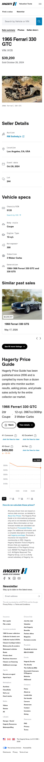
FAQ (25, 723)
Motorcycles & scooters (11, 646)
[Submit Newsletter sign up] (39, 596)
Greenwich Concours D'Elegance (31, 672)
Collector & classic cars (11, 636)
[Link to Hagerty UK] (13, 739)
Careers (27, 701)
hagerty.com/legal (18, 535)
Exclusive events (30, 640)
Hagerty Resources (10, 724)
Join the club (28, 621)
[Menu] (40, 4)
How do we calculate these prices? (19, 505)
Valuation (27, 624)
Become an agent (9, 674)
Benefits (27, 630)
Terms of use (24, 752)
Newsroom (28, 704)
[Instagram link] (14, 578)
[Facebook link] (4, 578)
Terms (26, 729)
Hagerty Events (29, 661)
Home (26, 689)
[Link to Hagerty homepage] (15, 571)
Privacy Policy (7, 604)
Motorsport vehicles (10, 649)
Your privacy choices (14, 747)
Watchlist (20, 12)
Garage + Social (8, 721)
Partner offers (29, 633)
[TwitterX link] (9, 578)
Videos (5, 705)
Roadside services (30, 649)
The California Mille (30, 668)
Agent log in (7, 677)
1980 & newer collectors (11, 633)
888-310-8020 (28, 652)
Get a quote (7, 621)
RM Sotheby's (14, 136)
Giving (26, 714)
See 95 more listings (13, 346)
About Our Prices (14, 516)
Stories (5, 708)
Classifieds (7, 690)
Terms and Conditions (22, 604)
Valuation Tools (25, 4)
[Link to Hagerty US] (4, 739)
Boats (5, 652)
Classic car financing (10, 662)
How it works (7, 696)
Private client (7, 655)
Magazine (27, 636)
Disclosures (7, 752)
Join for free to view (11, 439)
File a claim (7, 624)
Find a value (7, 12)
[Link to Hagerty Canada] (9, 739)
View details (24, 425)
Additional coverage (10, 665)
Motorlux (27, 676)
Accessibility (27, 747)
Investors (27, 711)
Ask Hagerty (28, 627)
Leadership (28, 695)
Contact (26, 708)
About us (27, 692)
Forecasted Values (25, 528)
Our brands (28, 698)
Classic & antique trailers (12, 643)
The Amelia (28, 664)
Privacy (26, 726)
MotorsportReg (8, 727)
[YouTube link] (19, 578)
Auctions (6, 686)
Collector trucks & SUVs (11, 639)
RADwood (27, 679)
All (4, 711)
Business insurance (10, 658)
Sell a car (6, 693)
